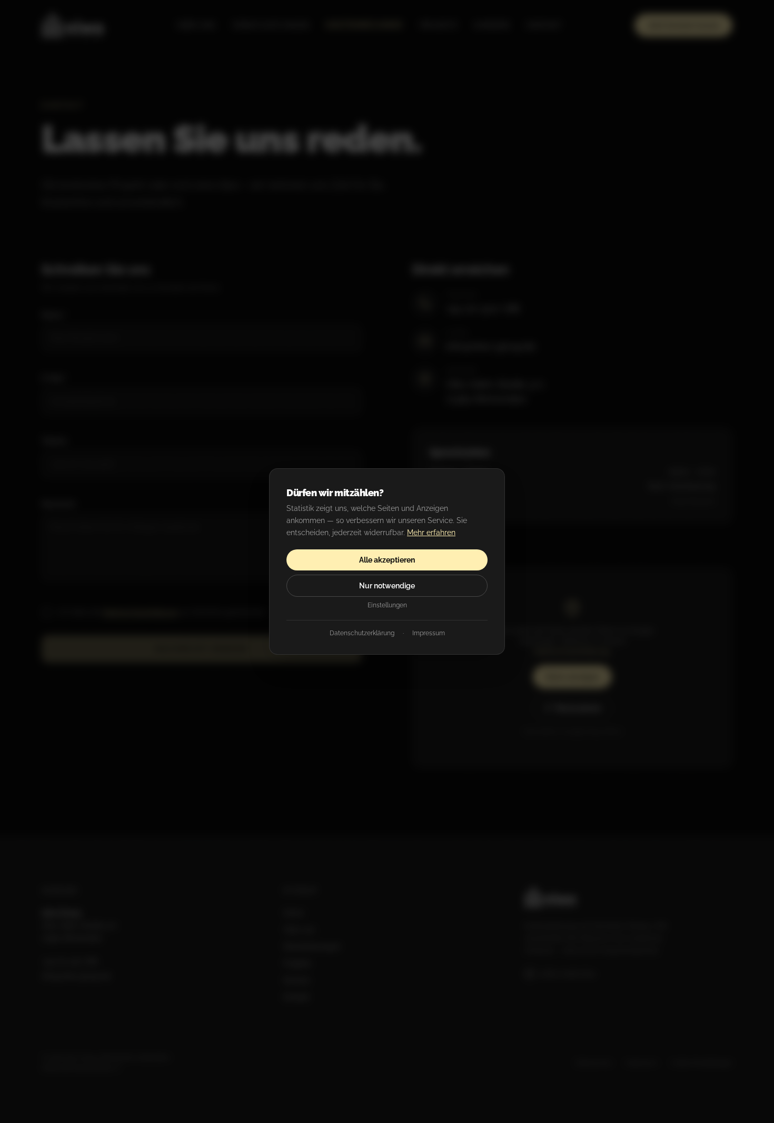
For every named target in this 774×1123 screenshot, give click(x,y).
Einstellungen (387, 605)
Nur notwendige (387, 586)
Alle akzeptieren (387, 560)
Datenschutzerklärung (362, 633)
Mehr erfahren (431, 532)
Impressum (428, 633)
